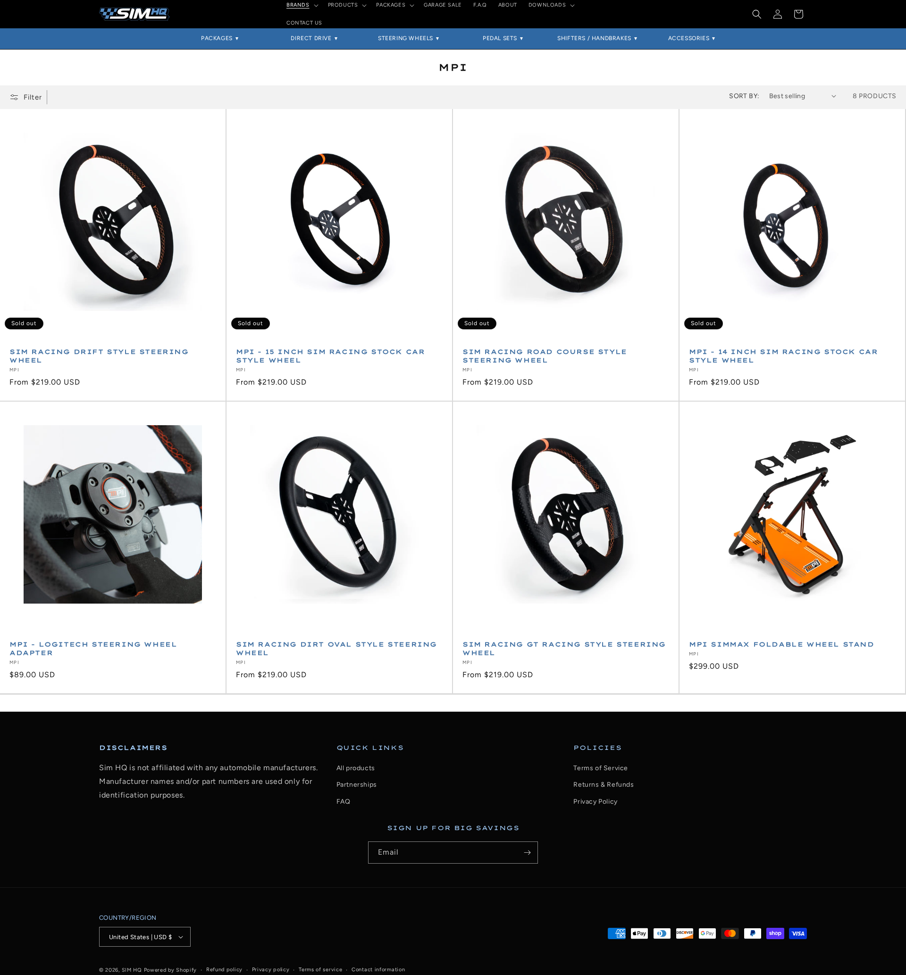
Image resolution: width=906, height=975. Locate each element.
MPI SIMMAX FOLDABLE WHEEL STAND (781, 644)
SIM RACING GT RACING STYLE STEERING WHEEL (564, 648)
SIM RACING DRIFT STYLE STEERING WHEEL (99, 356)
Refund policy (224, 970)
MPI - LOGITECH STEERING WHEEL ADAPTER (93, 648)
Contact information (378, 970)
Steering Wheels (405, 38)
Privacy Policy (595, 802)
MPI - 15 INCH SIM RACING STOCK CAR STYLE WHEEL (330, 356)
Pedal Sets (500, 38)
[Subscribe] (527, 852)
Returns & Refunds (603, 785)
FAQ (343, 802)
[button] (757, 14)
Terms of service (320, 970)
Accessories (689, 38)
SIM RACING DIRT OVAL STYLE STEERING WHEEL (336, 648)
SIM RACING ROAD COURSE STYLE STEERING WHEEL (544, 356)
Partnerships (356, 785)
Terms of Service (600, 768)
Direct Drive (311, 38)
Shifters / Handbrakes (594, 38)
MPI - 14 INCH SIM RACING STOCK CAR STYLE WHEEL (783, 356)
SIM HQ (132, 970)
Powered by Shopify (170, 970)
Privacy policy (271, 970)
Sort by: (744, 96)
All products (355, 768)
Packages (217, 38)
